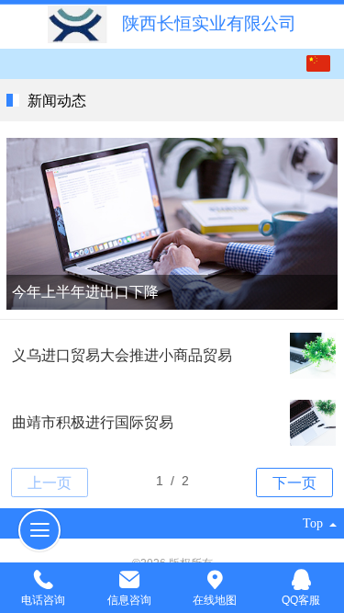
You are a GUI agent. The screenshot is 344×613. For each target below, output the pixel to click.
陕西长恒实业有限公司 (209, 23)
